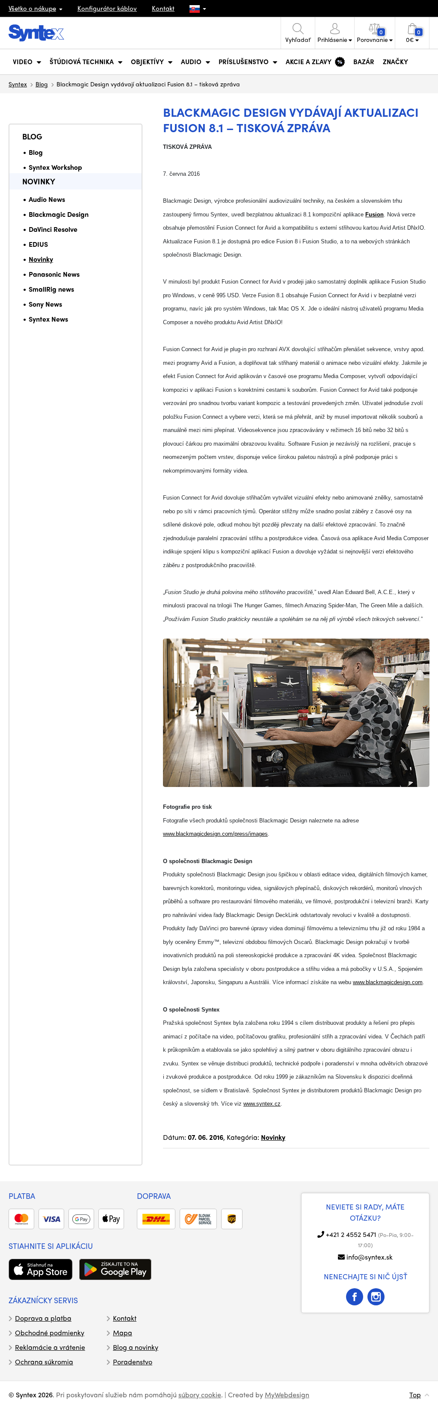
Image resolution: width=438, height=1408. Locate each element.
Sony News (45, 304)
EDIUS (38, 244)
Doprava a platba (43, 1318)
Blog (42, 84)
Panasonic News (54, 274)
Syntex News (48, 319)
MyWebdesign (287, 1394)
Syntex (18, 84)
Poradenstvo (132, 1362)
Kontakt (163, 8)
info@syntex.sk (369, 1257)
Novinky (38, 181)
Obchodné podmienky (49, 1332)
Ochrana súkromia (44, 1362)
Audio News (47, 199)
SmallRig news (51, 289)
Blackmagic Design (59, 214)
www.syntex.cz (262, 1103)
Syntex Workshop (55, 167)
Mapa (122, 1332)
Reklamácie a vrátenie (50, 1347)
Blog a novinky (135, 1347)
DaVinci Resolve (53, 229)
